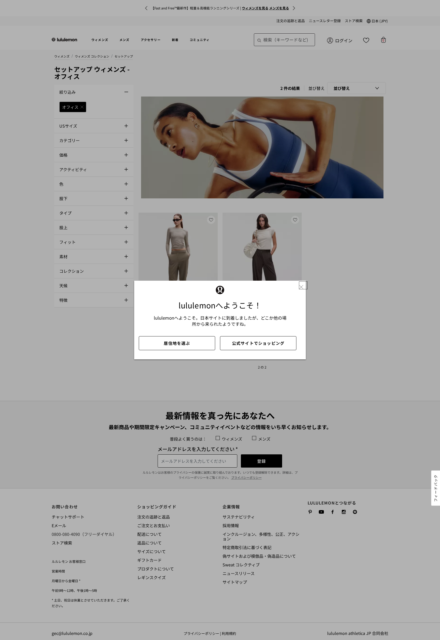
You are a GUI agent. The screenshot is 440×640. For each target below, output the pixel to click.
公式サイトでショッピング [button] (258, 343)
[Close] (303, 285)
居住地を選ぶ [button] (177, 343)
